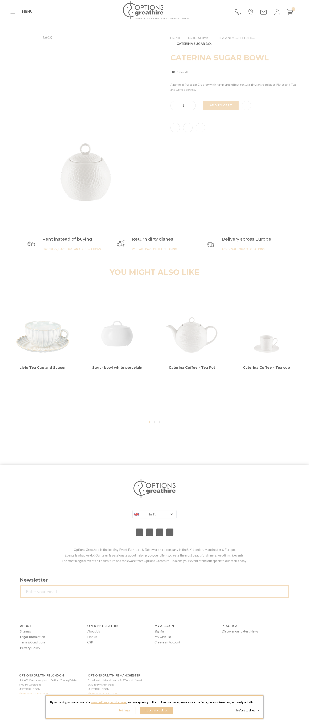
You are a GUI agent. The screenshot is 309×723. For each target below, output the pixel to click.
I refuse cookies (247, 710)
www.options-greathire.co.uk (108, 702)
